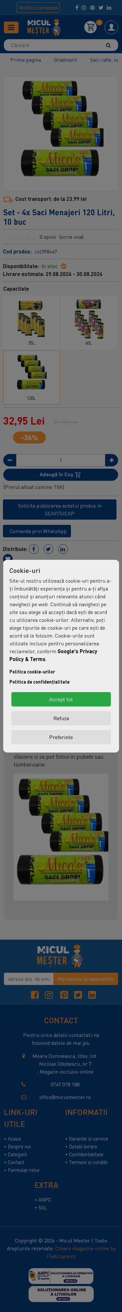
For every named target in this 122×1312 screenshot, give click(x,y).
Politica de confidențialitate (39, 682)
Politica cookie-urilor (32, 671)
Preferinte (61, 737)
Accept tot (61, 699)
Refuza (61, 718)
